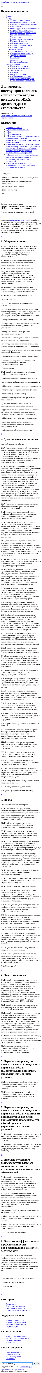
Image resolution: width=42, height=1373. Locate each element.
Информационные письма (20, 77)
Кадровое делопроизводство (21, 31)
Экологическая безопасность (21, 39)
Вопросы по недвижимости (21, 45)
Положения (14, 58)
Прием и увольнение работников (23, 24)
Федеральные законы (18, 74)
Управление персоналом (20, 20)
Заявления (14, 60)
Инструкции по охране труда (21, 54)
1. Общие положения (14, 128)
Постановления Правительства (22, 81)
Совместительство (13, 1354)
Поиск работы (16, 26)
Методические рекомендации (22, 79)
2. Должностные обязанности (17, 130)
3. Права (9, 132)
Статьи (8, 18)
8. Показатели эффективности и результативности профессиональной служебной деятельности (20, 165)
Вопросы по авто (17, 47)
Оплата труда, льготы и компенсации (25, 28)
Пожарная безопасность (19, 41)
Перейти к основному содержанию (15, 2)
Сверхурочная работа (14, 1352)
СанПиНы (14, 72)
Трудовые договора (18, 56)
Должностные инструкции (21, 51)
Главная (9, 16)
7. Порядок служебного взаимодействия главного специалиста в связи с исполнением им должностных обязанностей (22, 158)
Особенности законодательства (22, 22)
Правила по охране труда (20, 68)
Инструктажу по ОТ (14, 1357)
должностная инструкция (20, 220)
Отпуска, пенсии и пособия (21, 35)
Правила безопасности (19, 66)
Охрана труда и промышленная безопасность (16, 1368)
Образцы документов (14, 49)
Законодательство (13, 64)
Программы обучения (19, 62)
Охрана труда (15, 37)
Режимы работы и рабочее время (23, 33)
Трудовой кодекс (17, 70)
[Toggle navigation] (2, 4)
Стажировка (10, 1359)
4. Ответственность (13, 134)
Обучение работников (19, 43)
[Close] (2, 6)
